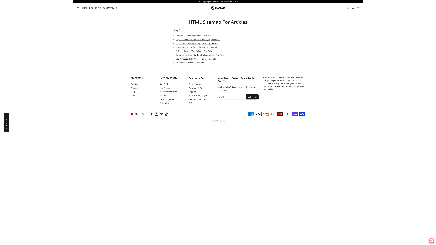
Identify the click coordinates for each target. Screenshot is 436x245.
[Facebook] (151, 114)
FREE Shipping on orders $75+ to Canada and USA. (217, 1)
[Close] (6, 116)
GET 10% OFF (6, 124)
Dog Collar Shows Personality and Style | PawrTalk (198, 39)
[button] (78, 8)
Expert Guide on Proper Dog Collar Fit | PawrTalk (197, 43)
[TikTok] (166, 114)
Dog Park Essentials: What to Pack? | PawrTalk (196, 59)
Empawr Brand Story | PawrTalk (190, 62)
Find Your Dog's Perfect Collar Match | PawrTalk (197, 47)
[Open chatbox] (431, 240)
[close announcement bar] (361, 1)
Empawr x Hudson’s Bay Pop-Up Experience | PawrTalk (200, 55)
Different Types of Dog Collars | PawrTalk (194, 51)
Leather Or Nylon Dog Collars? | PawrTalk (194, 35)
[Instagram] (156, 114)
